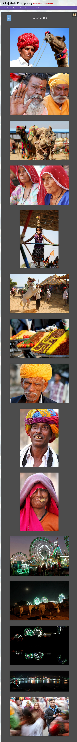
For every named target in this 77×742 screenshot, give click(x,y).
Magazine (15, 8)
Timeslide (41, 8)
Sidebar (27, 8)
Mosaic (22, 8)
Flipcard (8, 8)
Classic (3, 8)
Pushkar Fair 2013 (39, 17)
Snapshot (34, 8)
